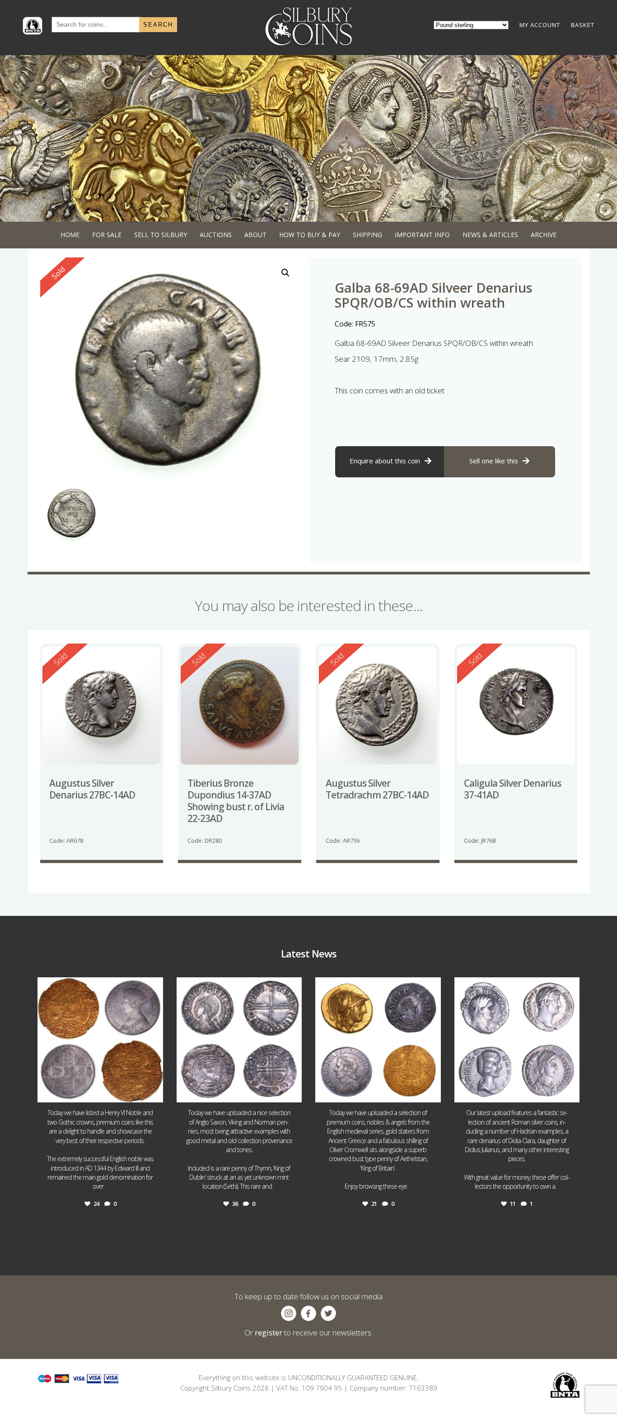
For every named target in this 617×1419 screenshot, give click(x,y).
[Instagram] (154, 1091)
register (268, 1332)
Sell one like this (493, 460)
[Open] (100, 1040)
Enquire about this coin (385, 460)
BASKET (582, 25)
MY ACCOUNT (539, 25)
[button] (285, 273)
